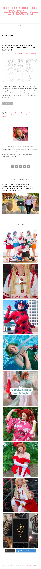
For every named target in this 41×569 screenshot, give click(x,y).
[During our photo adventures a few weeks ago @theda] (20, 424)
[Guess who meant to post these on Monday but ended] (20, 246)
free (32, 113)
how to (35, 113)
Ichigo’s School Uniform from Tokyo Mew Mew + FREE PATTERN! (19, 47)
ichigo (3, 114)
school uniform (18, 114)
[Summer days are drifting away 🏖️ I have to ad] (20, 352)
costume (26, 113)
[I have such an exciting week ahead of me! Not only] (20, 459)
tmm (24, 114)
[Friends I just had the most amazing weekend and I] (20, 495)
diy (29, 113)
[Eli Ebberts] (20, 17)
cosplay (21, 113)
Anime (11, 113)
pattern (12, 114)
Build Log (16, 113)
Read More (7, 103)
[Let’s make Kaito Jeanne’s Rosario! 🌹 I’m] (20, 281)
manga (8, 114)
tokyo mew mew (30, 114)
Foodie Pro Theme (32, 565)
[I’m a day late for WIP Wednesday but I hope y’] (20, 530)
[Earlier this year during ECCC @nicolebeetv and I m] (20, 388)
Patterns (11, 111)
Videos (20, 111)
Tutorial (16, 111)
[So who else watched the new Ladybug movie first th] (20, 317)
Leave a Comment (31, 53)
